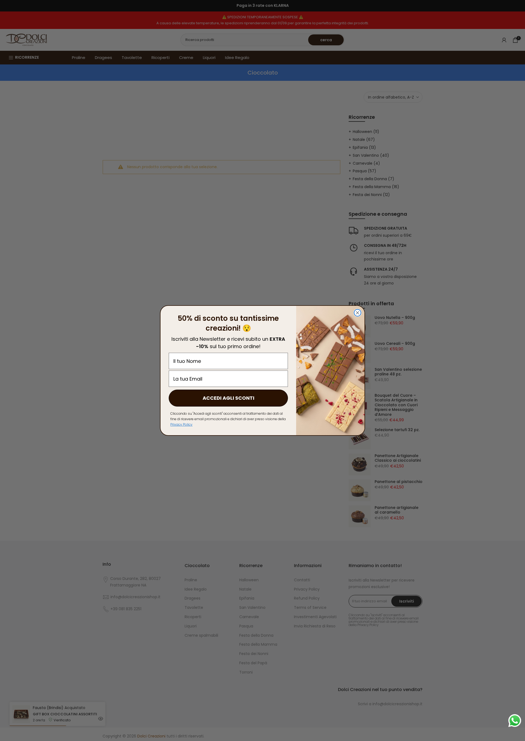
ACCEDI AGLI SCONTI (228, 398)
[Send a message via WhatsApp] (514, 720)
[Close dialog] (357, 312)
